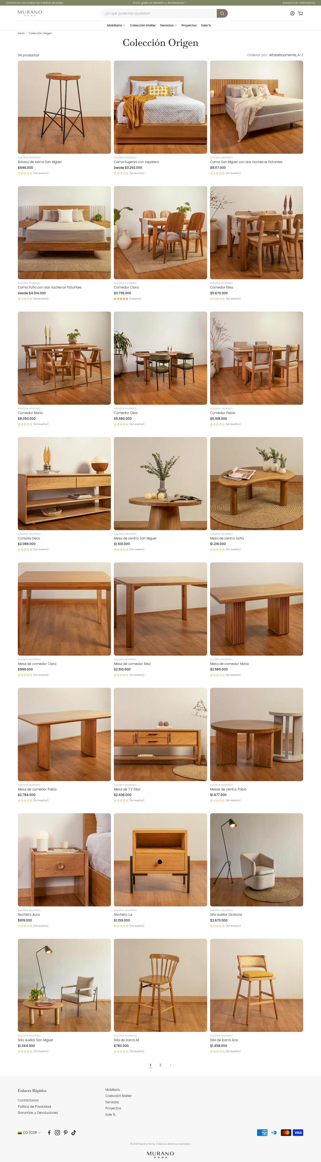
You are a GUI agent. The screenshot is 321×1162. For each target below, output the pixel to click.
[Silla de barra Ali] (160, 985)
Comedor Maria (30, 413)
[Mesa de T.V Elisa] (160, 734)
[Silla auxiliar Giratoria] (256, 859)
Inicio (21, 33)
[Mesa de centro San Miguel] (160, 483)
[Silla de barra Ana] (256, 985)
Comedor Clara (126, 287)
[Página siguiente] (170, 1065)
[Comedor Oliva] (160, 358)
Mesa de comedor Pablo (37, 789)
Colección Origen (40, 33)
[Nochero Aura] (64, 859)
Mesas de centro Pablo (228, 789)
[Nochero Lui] (160, 859)
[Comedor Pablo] (256, 358)
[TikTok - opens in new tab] (73, 1132)
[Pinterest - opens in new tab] (65, 1132)
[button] (165, 13)
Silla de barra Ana (224, 1040)
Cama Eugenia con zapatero (136, 162)
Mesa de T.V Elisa (127, 789)
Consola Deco (29, 538)
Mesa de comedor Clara (37, 664)
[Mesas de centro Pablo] (256, 734)
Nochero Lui (123, 914)
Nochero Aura (29, 914)
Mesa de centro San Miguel (135, 538)
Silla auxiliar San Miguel (35, 1040)
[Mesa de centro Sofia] (256, 483)
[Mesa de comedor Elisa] (160, 608)
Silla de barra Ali (126, 1040)
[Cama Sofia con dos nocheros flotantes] (64, 232)
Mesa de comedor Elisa (132, 664)
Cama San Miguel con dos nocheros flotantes (246, 162)
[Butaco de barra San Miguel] (64, 107)
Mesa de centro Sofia (227, 538)
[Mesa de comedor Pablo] (64, 734)
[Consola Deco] (64, 483)
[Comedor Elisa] (256, 232)
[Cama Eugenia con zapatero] (160, 107)
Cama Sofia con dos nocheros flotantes (49, 287)
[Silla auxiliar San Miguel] (64, 985)
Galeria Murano (29, 157)
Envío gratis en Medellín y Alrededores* (159, 2)
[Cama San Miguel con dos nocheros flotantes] (256, 107)
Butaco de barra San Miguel (39, 162)
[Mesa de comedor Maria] (256, 608)
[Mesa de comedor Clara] (64, 608)
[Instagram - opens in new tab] (57, 1132)
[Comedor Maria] (64, 358)
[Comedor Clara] (160, 232)
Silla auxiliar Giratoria (226, 914)
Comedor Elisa (221, 287)
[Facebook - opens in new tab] (49, 1132)
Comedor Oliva (126, 413)
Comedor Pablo (222, 413)
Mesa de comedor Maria (229, 664)
